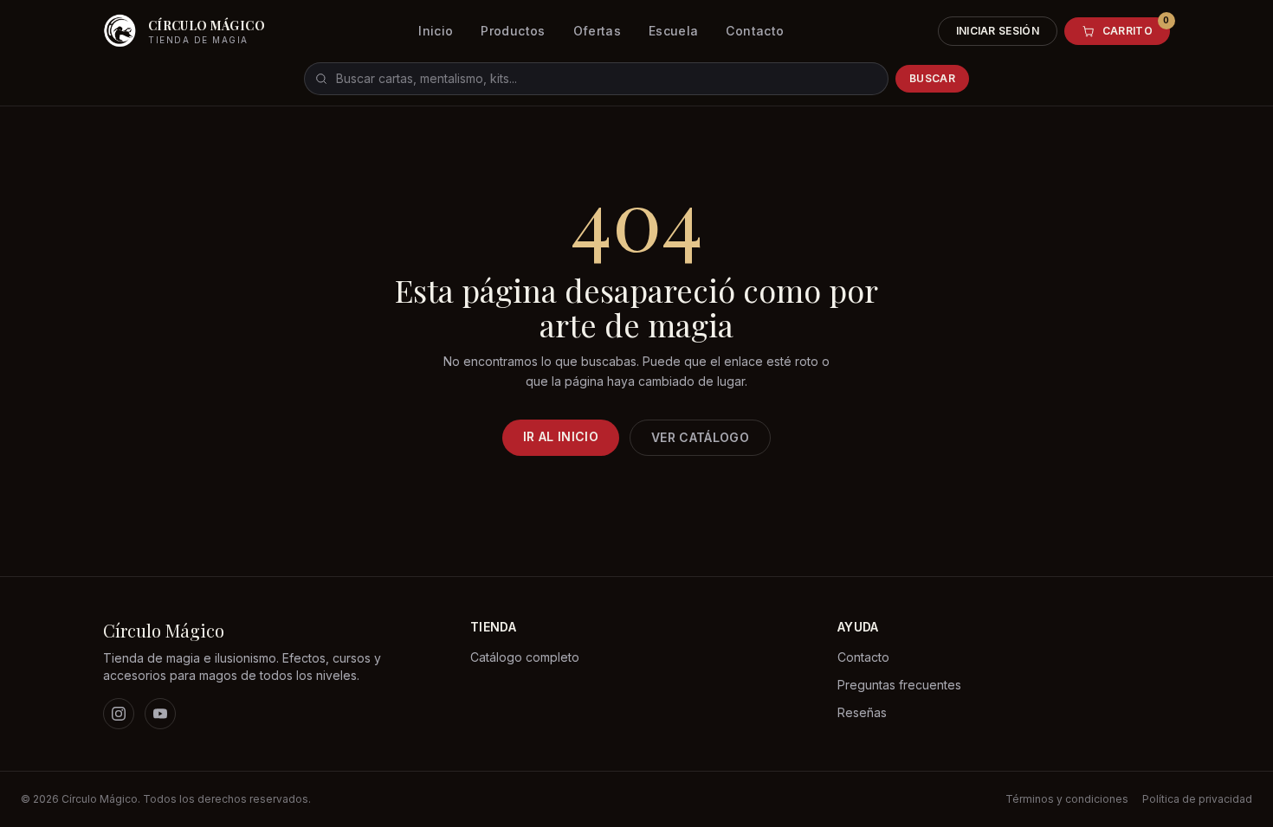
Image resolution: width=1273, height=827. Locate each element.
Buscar (932, 78)
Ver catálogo (700, 437)
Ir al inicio (560, 436)
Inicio (435, 30)
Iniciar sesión (997, 30)
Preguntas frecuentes (899, 684)
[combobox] (596, 78)
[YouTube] (160, 713)
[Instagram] (118, 713)
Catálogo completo (524, 657)
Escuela (673, 30)
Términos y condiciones (1066, 798)
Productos (513, 30)
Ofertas (597, 30)
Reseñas (862, 712)
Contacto (755, 30)
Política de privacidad (1197, 798)
